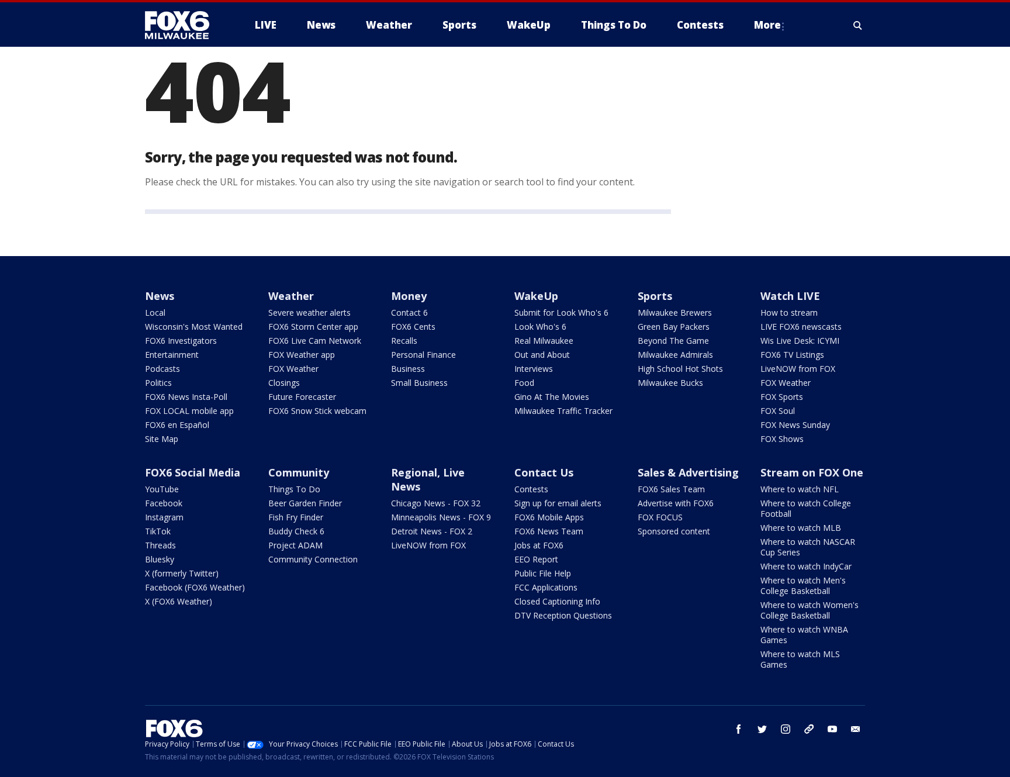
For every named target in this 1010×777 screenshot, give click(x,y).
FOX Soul (777, 410)
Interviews (533, 368)
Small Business (419, 382)
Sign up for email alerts (557, 503)
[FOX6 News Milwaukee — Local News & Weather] (183, 25)
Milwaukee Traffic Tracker (563, 410)
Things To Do (294, 489)
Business (408, 368)
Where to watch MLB (800, 527)
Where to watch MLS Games (800, 659)
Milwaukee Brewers (675, 312)
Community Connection (313, 559)
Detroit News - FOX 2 (431, 531)
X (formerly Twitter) (182, 573)
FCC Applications (545, 587)
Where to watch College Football (805, 508)
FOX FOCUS (660, 517)
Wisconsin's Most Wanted (194, 326)
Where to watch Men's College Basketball (803, 585)
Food (524, 382)
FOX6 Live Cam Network (314, 340)
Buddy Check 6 (296, 531)
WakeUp (536, 296)
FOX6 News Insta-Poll (186, 396)
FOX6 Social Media (192, 472)
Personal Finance (423, 354)
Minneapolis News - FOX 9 (441, 517)
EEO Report (536, 559)
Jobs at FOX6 (538, 545)
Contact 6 (409, 312)
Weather (291, 296)
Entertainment (172, 354)
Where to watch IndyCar (806, 566)
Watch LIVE (790, 296)
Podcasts (162, 368)
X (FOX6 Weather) (178, 601)
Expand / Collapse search (858, 25)
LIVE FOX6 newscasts (801, 326)
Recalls (404, 340)
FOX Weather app (301, 354)
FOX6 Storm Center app (313, 326)
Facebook (163, 503)
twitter (762, 729)
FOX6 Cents (413, 326)
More (767, 25)
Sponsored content (674, 531)
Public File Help (542, 573)
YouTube (162, 489)
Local (155, 312)
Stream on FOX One (811, 472)
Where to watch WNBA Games (804, 634)
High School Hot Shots (680, 368)
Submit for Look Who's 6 (561, 312)
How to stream (789, 312)
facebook (738, 729)
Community (298, 472)
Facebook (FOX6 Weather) (195, 587)
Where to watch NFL (799, 489)
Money (409, 296)
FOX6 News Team (548, 531)
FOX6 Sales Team (671, 489)
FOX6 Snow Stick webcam (317, 410)
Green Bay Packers (674, 326)
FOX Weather (293, 368)
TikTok (158, 531)
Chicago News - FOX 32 (435, 503)
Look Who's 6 (540, 326)
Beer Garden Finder (305, 503)
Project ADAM (295, 545)
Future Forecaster (302, 396)
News (159, 296)
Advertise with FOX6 (676, 503)
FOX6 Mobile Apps (549, 517)
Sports (655, 296)
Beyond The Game (673, 340)
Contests (531, 489)
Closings (284, 382)
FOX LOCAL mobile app (189, 410)
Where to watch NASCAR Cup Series (807, 547)
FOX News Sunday (795, 424)
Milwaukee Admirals (675, 354)
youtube (832, 729)
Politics (158, 382)
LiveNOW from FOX (797, 368)
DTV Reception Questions (563, 615)
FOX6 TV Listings (792, 354)
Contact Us (543, 472)
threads (809, 729)
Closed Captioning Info (557, 601)
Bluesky (159, 559)
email (855, 729)
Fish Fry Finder (295, 517)
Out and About (542, 354)
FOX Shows (782, 438)
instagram (785, 729)
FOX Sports (781, 396)
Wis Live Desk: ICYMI (799, 340)
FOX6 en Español (177, 424)
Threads (160, 545)
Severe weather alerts (309, 312)
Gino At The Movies (551, 396)
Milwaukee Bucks (670, 382)
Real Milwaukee (543, 340)
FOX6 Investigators (181, 340)
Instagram (164, 517)
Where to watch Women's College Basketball (809, 610)
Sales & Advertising (688, 472)
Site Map (161, 438)
